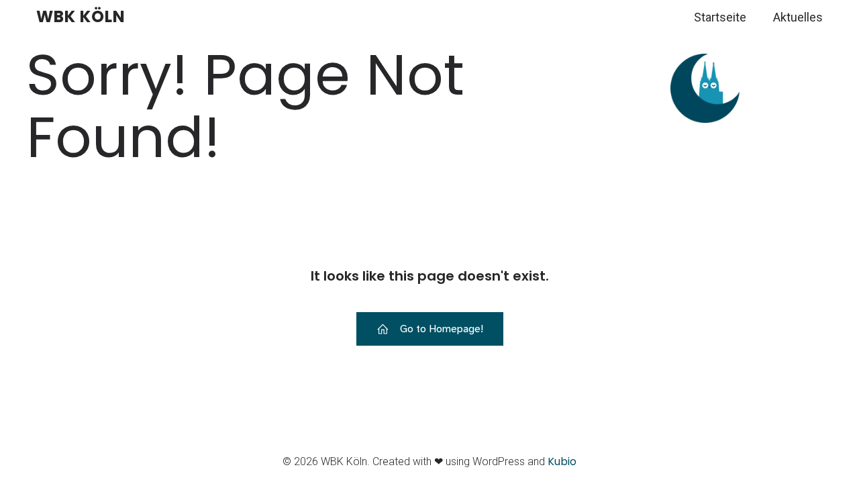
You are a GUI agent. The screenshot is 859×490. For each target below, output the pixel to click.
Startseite (720, 17)
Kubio (562, 461)
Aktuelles (798, 17)
